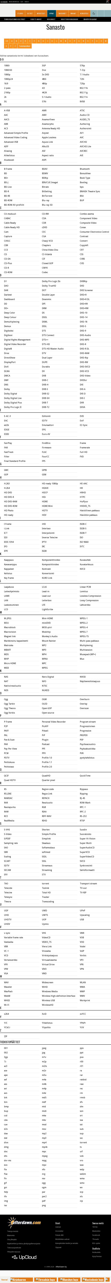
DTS (44, 330)
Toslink (45, 888)
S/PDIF (7, 838)
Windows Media (50, 991)
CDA (44, 218)
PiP (43, 735)
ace (5, 1070)
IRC (43, 546)
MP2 (44, 645)
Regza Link (47, 793)
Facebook (96, 1235)
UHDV (7, 924)
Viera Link (47, 946)
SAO (6, 847)
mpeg (45, 1156)
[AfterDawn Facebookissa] (100, 13)
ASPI (44, 160)
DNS (6, 384)
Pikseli (45, 730)
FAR (6, 447)
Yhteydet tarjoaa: (13, 1252)
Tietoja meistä (12, 1231)
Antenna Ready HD (51, 128)
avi (5, 1088)
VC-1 (6, 951)
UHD (6, 915)
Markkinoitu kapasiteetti (16, 641)
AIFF (6, 146)
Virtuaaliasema (49, 960)
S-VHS (7, 829)
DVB (44, 375)
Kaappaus (9, 560)
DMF (6, 380)
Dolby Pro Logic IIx (51, 281)
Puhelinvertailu (14, 2)
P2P (6, 726)
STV (44, 874)
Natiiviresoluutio (12, 686)
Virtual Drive (48, 964)
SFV (5, 874)
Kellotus (8, 573)
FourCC (45, 456)
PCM (6, 753)
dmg (6, 1147)
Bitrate (45, 187)
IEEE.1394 (9, 542)
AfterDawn (4, 2)
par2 (44, 1196)
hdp (6, 1192)
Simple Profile (49, 834)
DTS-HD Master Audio (53, 348)
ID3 (5, 537)
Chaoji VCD (47, 241)
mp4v (45, 1147)
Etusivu (20, 13)
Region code (48, 789)
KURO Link (47, 578)
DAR (6, 290)
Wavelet (8, 987)
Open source (48, 713)
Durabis (46, 366)
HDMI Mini (47, 506)
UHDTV (7, 919)
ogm (44, 1187)
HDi (44, 497)
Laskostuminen (11, 605)
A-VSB (7, 110)
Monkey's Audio (50, 636)
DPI (43, 303)
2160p (7, 92)
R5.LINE (8, 793)
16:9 (6, 83)
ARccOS (45, 146)
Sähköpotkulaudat (90, 19)
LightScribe (47, 609)
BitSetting (47, 191)
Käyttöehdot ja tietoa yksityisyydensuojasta (23, 1244)
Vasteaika (8, 942)
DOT (44, 290)
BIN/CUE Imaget (50, 182)
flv (5, 1178)
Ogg (6, 699)
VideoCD (46, 937)
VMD (44, 973)
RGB (44, 807)
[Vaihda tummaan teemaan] (93, 13)
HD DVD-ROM (10, 506)
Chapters (46, 245)
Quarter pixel (48, 780)
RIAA (44, 811)
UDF (6, 910)
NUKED (45, 690)
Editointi (46, 416)
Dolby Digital (10, 393)
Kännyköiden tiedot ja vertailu (66, 1243)
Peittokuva (9, 762)
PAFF (6, 730)
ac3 (5, 1066)
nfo (43, 1169)
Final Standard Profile (14, 461)
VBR (6, 946)
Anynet (45, 133)
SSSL (44, 861)
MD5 (6, 654)
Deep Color (9, 312)
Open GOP (47, 708)
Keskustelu (84, 13)
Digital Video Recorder (15, 344)
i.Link (6, 528)
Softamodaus (48, 847)
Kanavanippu (10, 564)
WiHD (45, 987)
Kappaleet (9, 569)
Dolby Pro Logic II (12, 407)
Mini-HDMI (47, 618)
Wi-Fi (6, 1005)
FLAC (44, 452)
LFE (43, 605)
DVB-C (45, 380)
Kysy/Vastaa (97, 1256)
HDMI (45, 501)
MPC (44, 663)
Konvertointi (48, 573)
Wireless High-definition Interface (58, 996)
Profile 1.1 (47, 762)
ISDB (44, 551)
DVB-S (45, 389)
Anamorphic (48, 124)
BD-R (6, 191)
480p (44, 83)
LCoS (44, 587)
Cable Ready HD (12, 227)
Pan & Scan (9, 739)
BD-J (6, 182)
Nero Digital (48, 677)
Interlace (46, 528)
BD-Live (8, 187)
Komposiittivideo (50, 564)
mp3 (44, 1138)
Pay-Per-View (10, 748)
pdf (43, 1201)
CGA (44, 236)
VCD (6, 955)
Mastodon (96, 1231)
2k (5, 97)
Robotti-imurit (36, 19)
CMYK (45, 268)
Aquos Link (47, 142)
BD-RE (7, 196)
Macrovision (10, 632)
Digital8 (8, 348)
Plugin (45, 739)
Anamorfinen (48, 119)
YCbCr (7, 1027)
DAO (6, 286)
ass (5, 1084)
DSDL (44, 317)
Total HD (46, 892)
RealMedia (9, 820)
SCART (7, 861)
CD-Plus (8, 263)
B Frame (8, 169)
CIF (43, 259)
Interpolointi (48, 533)
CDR (44, 223)
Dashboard (9, 299)
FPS (43, 461)
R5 (5, 789)
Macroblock (9, 627)
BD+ (6, 178)
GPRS (44, 470)
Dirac (6, 353)
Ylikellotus (47, 1023)
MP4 (44, 654)
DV (43, 371)
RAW (6, 811)
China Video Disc (50, 250)
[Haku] (107, 13)
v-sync (7, 933)
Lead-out (46, 596)
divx (6, 1142)
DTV (44, 353)
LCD (6, 609)
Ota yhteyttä (12, 1239)
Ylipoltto (46, 1027)
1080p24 (8, 79)
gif (5, 1183)
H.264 (7, 488)
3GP (44, 65)
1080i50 (8, 70)
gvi (5, 1187)
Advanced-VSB (11, 142)
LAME (7, 596)
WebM (7, 996)
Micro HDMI (10, 663)
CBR (6, 245)
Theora (7, 901)
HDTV (45, 510)
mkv (44, 1120)
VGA (6, 973)
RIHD (44, 820)
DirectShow (9, 357)
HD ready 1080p (50, 483)
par (43, 1192)
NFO (44, 681)
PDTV (6, 757)
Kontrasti (46, 569)
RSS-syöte (96, 1243)
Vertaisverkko (10, 960)
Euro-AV (46, 434)
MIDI (6, 668)
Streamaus (47, 865)
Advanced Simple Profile (16, 133)
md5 (44, 1097)
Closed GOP (47, 263)
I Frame (7, 524)
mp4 (44, 1142)
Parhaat (73, 13)
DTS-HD (46, 344)
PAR (6, 744)
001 (6, 1048)
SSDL (44, 856)
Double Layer (48, 295)
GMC (6, 470)
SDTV (6, 865)
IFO (5, 546)
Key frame (9, 578)
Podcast (46, 744)
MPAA (45, 659)
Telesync (8, 897)
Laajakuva (9, 587)
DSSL (44, 326)
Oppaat (51, 13)
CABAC (7, 218)
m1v (44, 1057)
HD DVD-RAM (10, 501)
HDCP (45, 492)
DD (5, 303)
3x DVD (45, 74)
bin (5, 1102)
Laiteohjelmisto (11, 591)
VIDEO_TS (46, 942)
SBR (6, 852)
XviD (44, 1014)
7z (5, 1061)
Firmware (46, 447)
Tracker (45, 897)
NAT (6, 681)
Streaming (47, 870)
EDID (6, 434)
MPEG (45, 668)
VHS (44, 933)
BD (5, 173)
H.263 (7, 483)
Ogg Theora (9, 708)
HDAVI (45, 488)
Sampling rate (11, 843)
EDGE (6, 429)
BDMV (45, 173)
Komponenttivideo (51, 560)
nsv (43, 1178)
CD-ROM (8, 272)
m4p (44, 1088)
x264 (6, 1014)
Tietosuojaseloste (14, 1248)
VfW (6, 969)
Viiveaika (46, 951)
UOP (44, 919)
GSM (44, 474)
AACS (6, 119)
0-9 (7, 41)
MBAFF (7, 650)
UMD (44, 910)
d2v (6, 1129)
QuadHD (46, 775)
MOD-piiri (47, 627)
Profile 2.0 (47, 766)
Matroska (8, 645)
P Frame (8, 721)
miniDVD (46, 623)
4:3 (43, 88)
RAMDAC (8, 798)
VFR (6, 964)
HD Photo (8, 510)
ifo (5, 1196)
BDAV (44, 169)
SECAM (7, 870)
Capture (8, 236)
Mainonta (10, 1235)
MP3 (44, 650)
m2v (44, 1070)
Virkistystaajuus (50, 955)
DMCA (7, 375)
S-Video (8, 834)
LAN (6, 600)
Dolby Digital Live (13, 398)
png (44, 1205)
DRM (44, 308)
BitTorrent (47, 196)
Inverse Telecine (50, 537)
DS (43, 312)
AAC (6, 115)
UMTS (45, 915)
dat (5, 1138)
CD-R (6, 268)
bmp (6, 1106)
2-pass (7, 88)
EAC (6, 420)
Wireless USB (48, 1000)
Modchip (46, 632)
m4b (44, 1084)
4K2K (44, 92)
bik (5, 1097)
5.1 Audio (46, 97)
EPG (44, 429)
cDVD (44, 227)
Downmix (46, 299)
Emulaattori (48, 425)
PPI (43, 748)
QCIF (6, 775)
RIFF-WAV (46, 816)
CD (5, 254)
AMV (44, 115)
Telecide (8, 888)
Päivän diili (59, 1235)
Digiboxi (8, 335)
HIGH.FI (27, 2)
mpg (44, 1160)
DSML (45, 321)
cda (5, 1120)
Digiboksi (8, 330)
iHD (44, 524)
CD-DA (7, 259)
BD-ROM (8, 200)
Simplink (46, 838)
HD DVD (8, 492)
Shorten (46, 829)
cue (5, 1124)
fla (5, 1169)
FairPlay (8, 443)
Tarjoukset (62, 13)
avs (5, 1093)
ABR (6, 124)
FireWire (46, 443)
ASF (43, 151)
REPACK (45, 798)
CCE (6, 250)
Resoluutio (47, 802)
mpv (44, 1165)
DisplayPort (10, 362)
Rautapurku (10, 807)
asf (5, 1079)
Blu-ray (45, 200)
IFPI (6, 551)
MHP (6, 659)
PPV (44, 753)
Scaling (7, 856)
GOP (6, 474)
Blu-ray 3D (47, 205)
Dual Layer (47, 357)
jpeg (44, 1048)
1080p (7, 74)
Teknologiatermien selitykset (14, 19)
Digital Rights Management (17, 339)
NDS (6, 690)
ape (6, 1075)
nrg (43, 1174)
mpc (44, 1151)
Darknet (8, 295)
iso (5, 1205)
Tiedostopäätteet (24, 46)
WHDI (7, 1000)
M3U (6, 623)
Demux (7, 326)
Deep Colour (10, 317)
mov (44, 1129)
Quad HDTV (10, 780)
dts (5, 1156)
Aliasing (8, 151)
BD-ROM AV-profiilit (14, 205)
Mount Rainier (49, 641)
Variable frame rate (13, 937)
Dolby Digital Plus (13, 402)
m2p (44, 1061)
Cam (6, 232)
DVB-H (45, 384)
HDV (44, 515)
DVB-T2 (45, 407)
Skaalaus (46, 843)
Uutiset (30, 13)
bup (6, 1111)
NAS (6, 677)
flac (6, 1174)
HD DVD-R (9, 497)
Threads (95, 1239)
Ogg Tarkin (9, 704)
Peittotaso (9, 766)
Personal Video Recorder (54, 721)
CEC (44, 232)
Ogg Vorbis (9, 713)
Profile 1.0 (47, 757)
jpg (43, 1052)
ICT (5, 533)
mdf (44, 1102)
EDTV (44, 420)
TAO (6, 883)
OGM (44, 699)
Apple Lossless (49, 137)
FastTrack (8, 452)
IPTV (44, 542)
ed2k (6, 425)
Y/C (5, 1023)
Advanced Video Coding (15, 137)
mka (44, 1115)
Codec (45, 272)
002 (6, 1052)
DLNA (7, 371)
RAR (6, 802)
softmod (46, 852)
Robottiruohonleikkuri (69, 19)
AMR (44, 110)
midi (44, 1111)
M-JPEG (7, 618)
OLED (44, 704)
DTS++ (45, 339)
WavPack (8, 991)
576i (44, 101)
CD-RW (45, 214)
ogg (44, 1183)
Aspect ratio (48, 155)
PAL (6, 735)
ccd (5, 1115)
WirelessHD (47, 1005)
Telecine (8, 892)
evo (5, 1165)
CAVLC (7, 241)
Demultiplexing (11, 321)
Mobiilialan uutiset (62, 1239)
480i (44, 79)
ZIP (5, 1036)
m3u (44, 1075)
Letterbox (46, 600)
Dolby (7, 389)
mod (44, 1124)
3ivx (44, 70)
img (6, 1201)
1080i (7, 65)
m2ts (44, 1066)
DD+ (6, 308)
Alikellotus (9, 155)
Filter (6, 456)
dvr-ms (7, 1160)
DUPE (45, 362)
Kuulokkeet (51, 19)
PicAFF (45, 726)
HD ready (8, 515)
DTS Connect (48, 335)
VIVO (44, 969)
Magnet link (10, 636)
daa (6, 1133)
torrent (45, 883)
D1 (5, 281)
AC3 (6, 128)
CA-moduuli (10, 214)
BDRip (45, 178)
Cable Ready (10, 223)
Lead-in (45, 591)
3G (5, 101)
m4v (44, 1093)
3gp (6, 1057)
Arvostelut (41, 13)
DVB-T (45, 402)
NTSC (44, 686)
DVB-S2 (45, 393)
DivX (6, 366)
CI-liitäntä (47, 254)
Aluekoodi (9, 160)
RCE (6, 816)
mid (44, 1106)
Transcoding (48, 901)
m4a (44, 1079)
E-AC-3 (7, 416)
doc (6, 1151)
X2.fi (22, 2)
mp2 (44, 1133)
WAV (6, 982)
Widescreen (47, 982)
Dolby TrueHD (49, 286)
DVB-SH (46, 398)
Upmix (45, 924)
